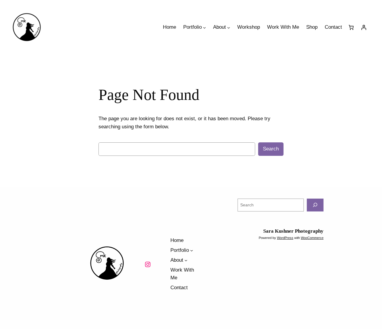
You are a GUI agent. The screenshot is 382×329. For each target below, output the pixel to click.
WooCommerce (312, 238)
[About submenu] (228, 27)
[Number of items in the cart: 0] (351, 27)
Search (271, 149)
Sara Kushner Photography (293, 231)
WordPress (285, 238)
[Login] (364, 27)
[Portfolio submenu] (204, 27)
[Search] (315, 205)
